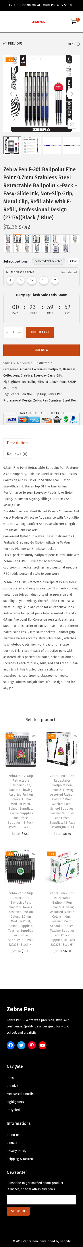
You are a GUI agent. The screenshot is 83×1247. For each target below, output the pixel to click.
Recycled (13, 1110)
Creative (26, 375)
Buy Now (41, 350)
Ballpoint (54, 369)
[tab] (41, 442)
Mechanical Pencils (20, 1094)
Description (17, 442)
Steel (13, 388)
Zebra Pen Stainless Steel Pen (55, 400)
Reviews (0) (17, 454)
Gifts (59, 375)
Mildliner (51, 382)
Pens (62, 382)
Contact (12, 1143)
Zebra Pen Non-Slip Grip (28, 394)
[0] (73, 21)
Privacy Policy (16, 1151)
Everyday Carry (44, 375)
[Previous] (11, 93)
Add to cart (40, 332)
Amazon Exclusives (33, 369)
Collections (11, 375)
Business (69, 369)
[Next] (71, 93)
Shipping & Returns (20, 1159)
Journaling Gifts (33, 382)
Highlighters (12, 382)
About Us (13, 1135)
